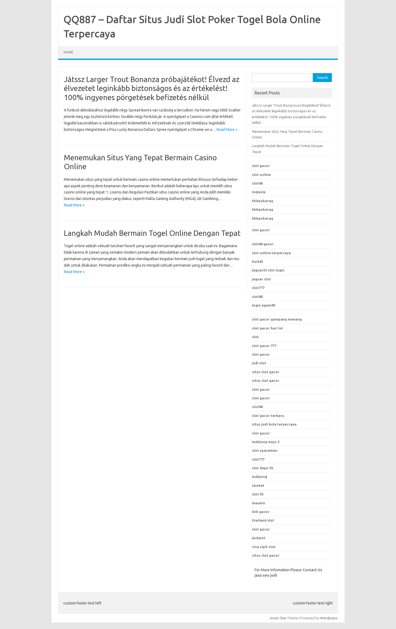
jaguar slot (261, 279)
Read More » (227, 129)
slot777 (258, 288)
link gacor (260, 512)
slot (255, 337)
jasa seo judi (266, 575)
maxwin (258, 503)
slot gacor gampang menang (277, 319)
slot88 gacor (263, 244)
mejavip (259, 192)
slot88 (257, 183)
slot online (261, 174)
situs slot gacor (265, 372)
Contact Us (312, 570)
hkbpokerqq (262, 201)
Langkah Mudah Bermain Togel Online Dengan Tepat (152, 233)
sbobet (258, 485)
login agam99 (263, 305)
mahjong (259, 476)
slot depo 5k (262, 468)
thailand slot (263, 520)
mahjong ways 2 (265, 442)
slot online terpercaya (271, 253)
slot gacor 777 (264, 346)
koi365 (257, 261)
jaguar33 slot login (268, 270)
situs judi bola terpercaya (274, 424)
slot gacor (261, 166)
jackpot (258, 538)
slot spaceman (264, 450)
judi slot (259, 363)
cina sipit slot (264, 547)
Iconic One (278, 618)
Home (68, 52)
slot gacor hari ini (267, 328)
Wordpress (329, 618)
